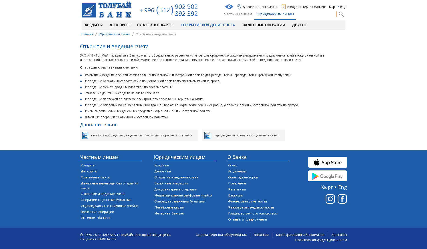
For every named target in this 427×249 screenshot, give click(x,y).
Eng (342, 6)
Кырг (332, 6)
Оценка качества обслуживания (221, 235)
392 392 (186, 13)
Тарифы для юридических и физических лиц (246, 135)
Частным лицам (238, 14)
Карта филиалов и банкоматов (300, 235)
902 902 (186, 6)
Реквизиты (237, 189)
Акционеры (237, 171)
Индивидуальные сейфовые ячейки (109, 205)
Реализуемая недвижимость (251, 207)
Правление (237, 183)
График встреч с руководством (253, 213)
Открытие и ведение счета (208, 24)
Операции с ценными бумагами (106, 199)
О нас (232, 165)
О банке (237, 157)
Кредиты (94, 24)
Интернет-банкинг (96, 217)
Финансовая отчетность (247, 201)
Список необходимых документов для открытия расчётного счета (141, 135)
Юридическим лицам (275, 14)
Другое (299, 24)
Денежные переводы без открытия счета (109, 185)
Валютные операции (264, 24)
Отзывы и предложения (247, 219)
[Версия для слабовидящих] (229, 6)
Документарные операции (175, 189)
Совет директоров (243, 177)
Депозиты (120, 24)
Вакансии (235, 195)
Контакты (339, 235)
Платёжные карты (155, 24)
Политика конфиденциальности (321, 240)
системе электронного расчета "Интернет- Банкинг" (163, 99)
